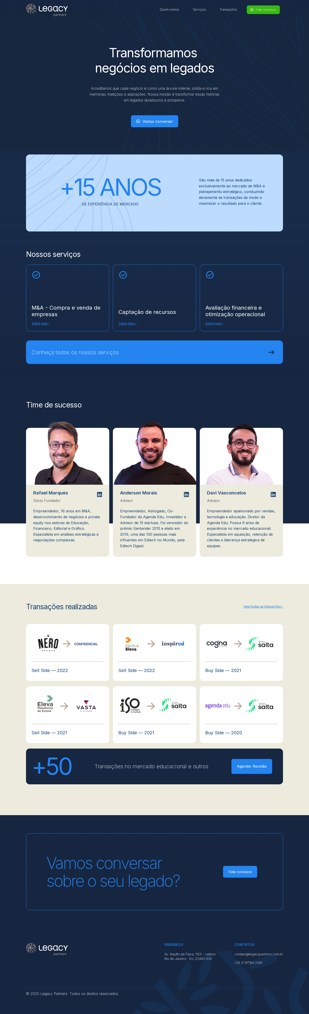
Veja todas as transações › (263, 606)
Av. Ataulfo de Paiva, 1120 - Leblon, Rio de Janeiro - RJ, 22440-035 (190, 956)
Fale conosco (263, 10)
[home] (47, 10)
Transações (228, 9)
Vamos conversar (154, 121)
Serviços (199, 9)
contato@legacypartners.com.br (259, 954)
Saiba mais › (41, 323)
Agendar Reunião (252, 766)
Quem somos (169, 9)
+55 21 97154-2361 (248, 963)
